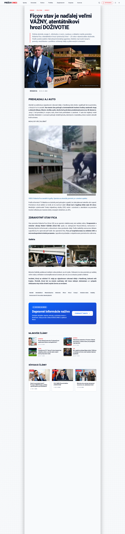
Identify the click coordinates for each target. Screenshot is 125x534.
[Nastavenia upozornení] (115, 2)
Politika (50, 2)
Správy (25, 2)
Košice (42, 2)
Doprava (70, 2)
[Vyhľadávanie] (99, 2)
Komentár (33, 2)
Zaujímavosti (60, 2)
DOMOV (32, 10)
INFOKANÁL (108, 2)
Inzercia (79, 2)
